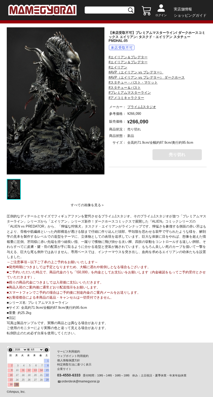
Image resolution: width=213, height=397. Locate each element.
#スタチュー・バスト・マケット (133, 82)
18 (23, 375)
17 (17, 375)
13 (35, 370)
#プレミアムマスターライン (130, 92)
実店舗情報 (183, 9)
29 (47, 380)
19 (29, 375)
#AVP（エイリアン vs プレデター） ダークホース (147, 77)
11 (23, 370)
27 (35, 380)
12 (29, 370)
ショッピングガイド (190, 15)
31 (17, 384)
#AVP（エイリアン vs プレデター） (136, 72)
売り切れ (177, 154)
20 (35, 375)
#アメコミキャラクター (126, 98)
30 (11, 384)
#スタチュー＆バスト (125, 88)
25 (23, 380)
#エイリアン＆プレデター (128, 57)
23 (11, 380)
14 (41, 370)
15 (47, 370)
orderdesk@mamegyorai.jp (80, 381)
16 (11, 375)
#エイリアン (118, 67)
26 (29, 380)
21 (41, 375)
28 (41, 380)
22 (47, 375)
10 (17, 370)
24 (17, 380)
